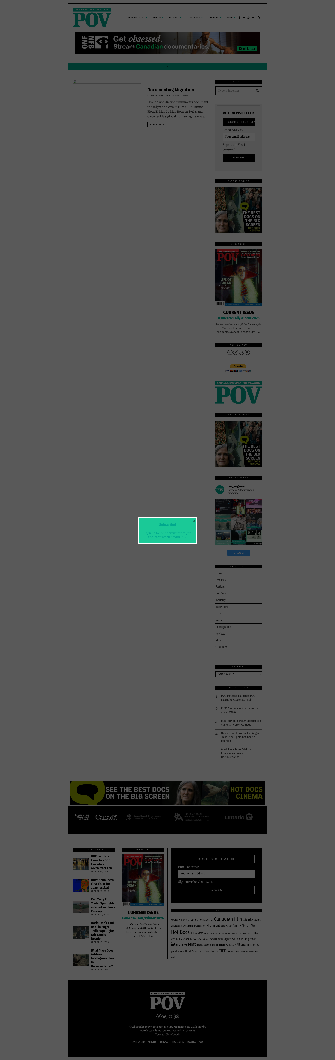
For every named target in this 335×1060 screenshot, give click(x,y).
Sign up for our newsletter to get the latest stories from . (167, 535)
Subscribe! (167, 524)
